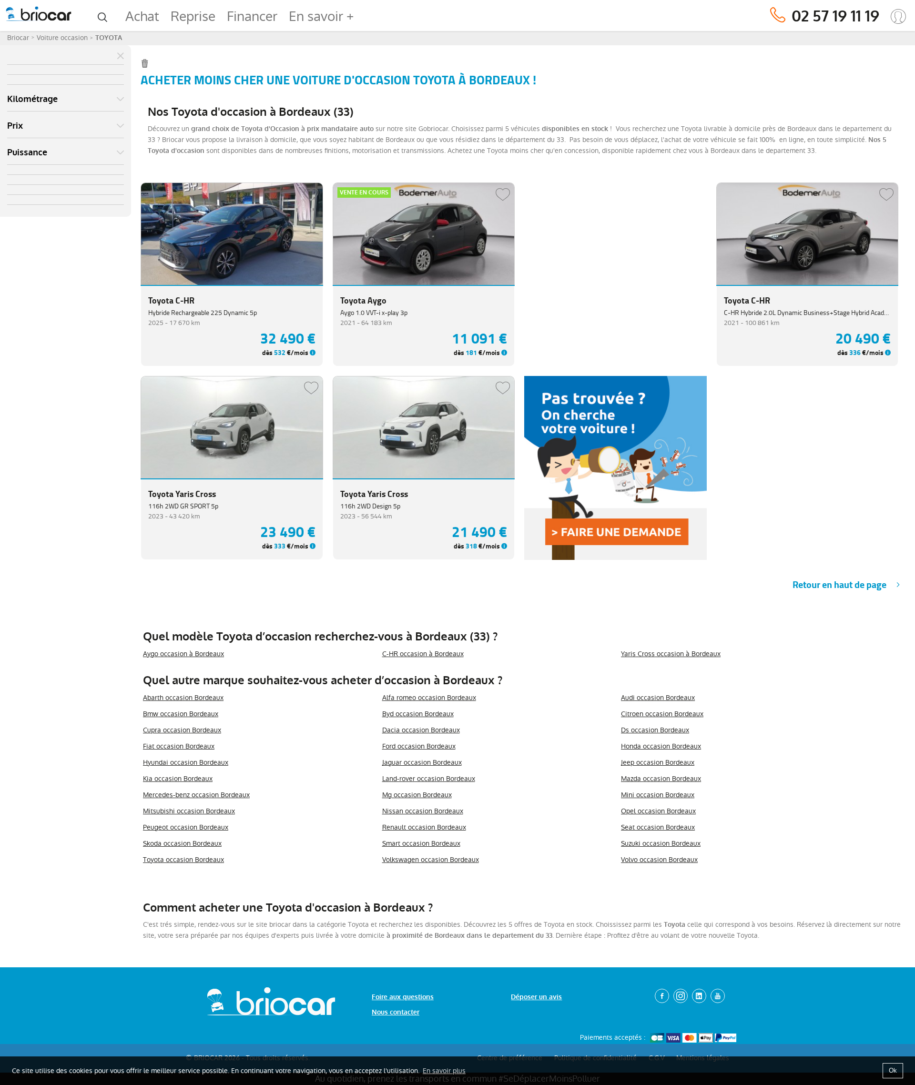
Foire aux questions (403, 997)
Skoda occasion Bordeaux (182, 843)
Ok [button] (893, 1070)
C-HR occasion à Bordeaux (423, 654)
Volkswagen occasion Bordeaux (430, 859)
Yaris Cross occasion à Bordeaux (671, 654)
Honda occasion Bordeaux (661, 746)
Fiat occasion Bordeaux (178, 746)
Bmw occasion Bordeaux (180, 714)
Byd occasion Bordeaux (418, 714)
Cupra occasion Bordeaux (182, 730)
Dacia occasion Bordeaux (421, 730)
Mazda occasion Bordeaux (661, 778)
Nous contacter (395, 1012)
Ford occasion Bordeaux (419, 746)
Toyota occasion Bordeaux (183, 859)
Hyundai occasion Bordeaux (185, 762)
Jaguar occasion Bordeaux (422, 762)
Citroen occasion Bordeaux (662, 714)
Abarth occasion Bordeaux (183, 697)
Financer (252, 16)
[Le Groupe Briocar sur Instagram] (680, 996)
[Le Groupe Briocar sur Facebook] (662, 996)
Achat (142, 16)
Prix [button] (15, 126)
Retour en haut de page (839, 585)
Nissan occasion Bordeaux (422, 811)
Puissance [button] (27, 152)
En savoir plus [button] (444, 1070)
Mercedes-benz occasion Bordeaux (196, 795)
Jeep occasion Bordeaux (657, 762)
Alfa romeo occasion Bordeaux (429, 697)
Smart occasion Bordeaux (421, 843)
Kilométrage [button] (32, 99)
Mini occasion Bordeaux (657, 795)
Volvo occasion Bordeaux (659, 859)
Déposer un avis (536, 997)
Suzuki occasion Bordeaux (661, 843)
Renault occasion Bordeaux (424, 827)
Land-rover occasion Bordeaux (428, 778)
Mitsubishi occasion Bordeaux (189, 811)
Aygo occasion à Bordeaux (183, 654)
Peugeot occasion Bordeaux (185, 827)
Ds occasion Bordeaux (655, 730)
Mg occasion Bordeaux (417, 795)
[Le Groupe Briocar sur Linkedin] (699, 996)
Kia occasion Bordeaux (178, 778)
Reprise (193, 16)
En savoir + (321, 16)
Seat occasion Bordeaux (658, 827)
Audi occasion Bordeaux (658, 697)
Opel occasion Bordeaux (658, 811)
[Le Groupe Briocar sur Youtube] (718, 996)
